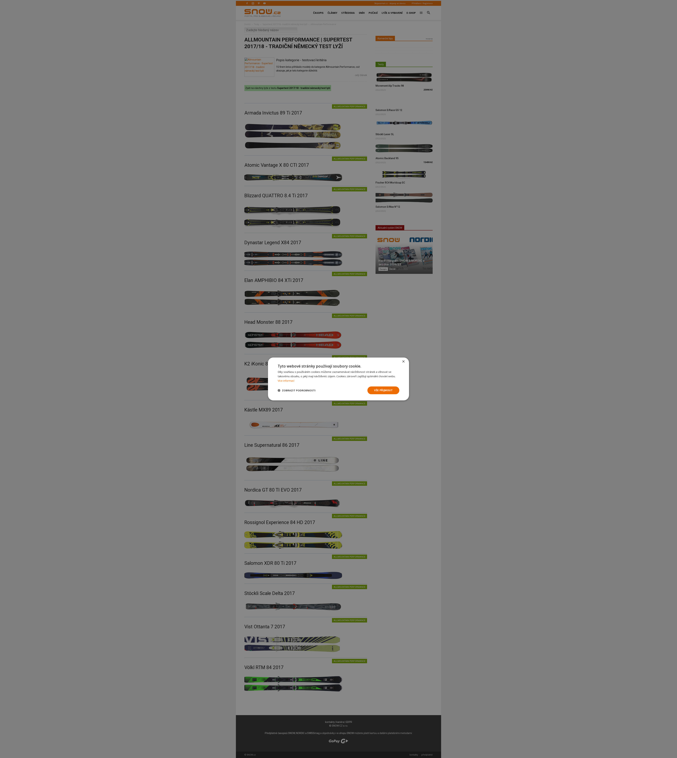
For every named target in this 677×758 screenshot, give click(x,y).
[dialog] (338, 379)
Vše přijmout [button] (383, 390)
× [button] (403, 361)
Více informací (286, 380)
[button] (297, 390)
